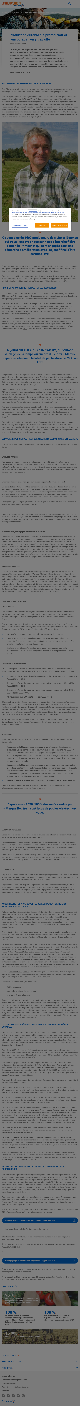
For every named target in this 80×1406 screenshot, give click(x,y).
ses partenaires (33, 211)
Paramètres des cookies (20, 225)
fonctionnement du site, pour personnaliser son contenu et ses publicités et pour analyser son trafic (38, 212)
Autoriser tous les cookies (59, 225)
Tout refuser (42, 225)
